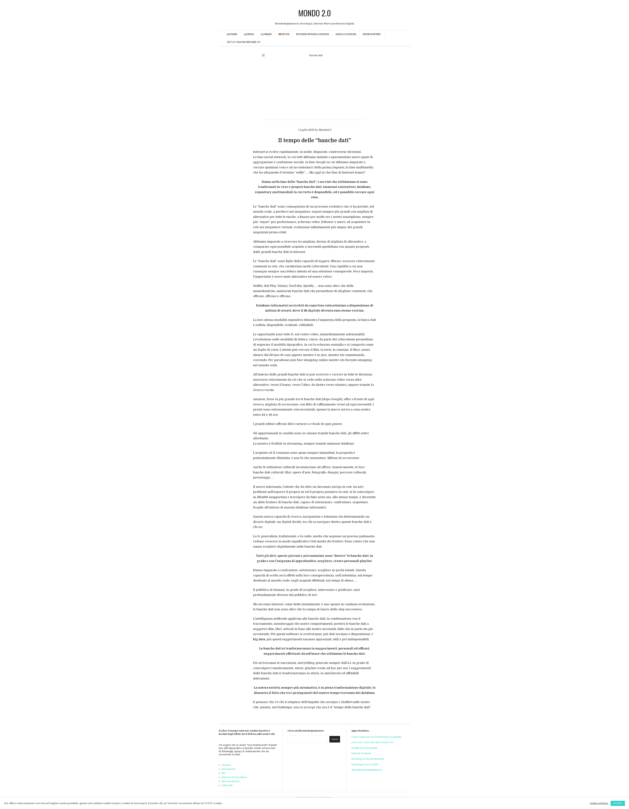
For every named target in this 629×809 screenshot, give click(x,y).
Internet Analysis (361, 753)
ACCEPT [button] (618, 803)
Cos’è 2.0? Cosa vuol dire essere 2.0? (244, 42)
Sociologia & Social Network (367, 759)
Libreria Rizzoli (230, 781)
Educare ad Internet (372, 34)
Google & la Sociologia (346, 34)
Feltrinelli (226, 785)
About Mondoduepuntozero (366, 770)
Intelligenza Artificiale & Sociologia (312, 34)
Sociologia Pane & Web (364, 764)
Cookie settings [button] (599, 803)
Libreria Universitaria (234, 777)
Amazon (226, 765)
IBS (223, 773)
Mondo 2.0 (314, 13)
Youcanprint (228, 769)
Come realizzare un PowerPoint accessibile (376, 737)
